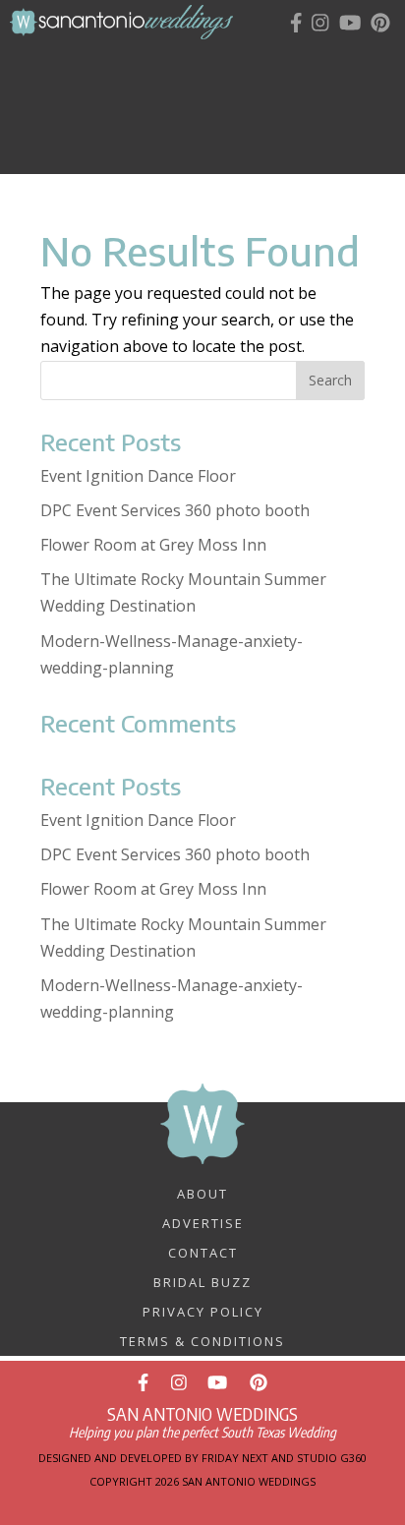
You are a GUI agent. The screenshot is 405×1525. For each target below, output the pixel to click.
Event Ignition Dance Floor (138, 476)
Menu (219, 61)
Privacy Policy (203, 1311)
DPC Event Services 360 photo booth (175, 510)
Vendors (213, 98)
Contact (203, 1252)
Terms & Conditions (202, 1340)
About (202, 1193)
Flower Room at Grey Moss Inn (153, 545)
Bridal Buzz (202, 1281)
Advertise (203, 1222)
